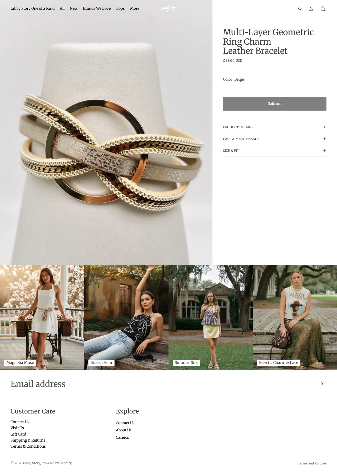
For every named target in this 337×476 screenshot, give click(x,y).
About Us (124, 430)
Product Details (237, 127)
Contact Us (20, 421)
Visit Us (17, 428)
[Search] (300, 8)
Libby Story (31, 463)
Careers (122, 437)
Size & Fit (231, 151)
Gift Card (18, 434)
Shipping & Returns (28, 440)
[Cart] (323, 8)
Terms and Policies (312, 463)
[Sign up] (320, 384)
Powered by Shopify (57, 463)
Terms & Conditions (28, 446)
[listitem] (134, 8)
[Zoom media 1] (106, 132)
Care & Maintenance (241, 139)
